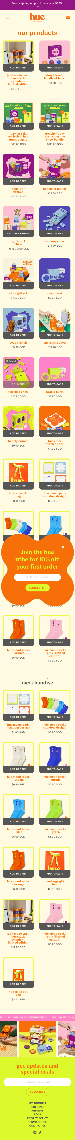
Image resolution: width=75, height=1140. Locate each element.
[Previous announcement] (7, 5)
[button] (7, 17)
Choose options (18, 233)
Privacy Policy (37, 1118)
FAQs (37, 1114)
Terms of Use (37, 1122)
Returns (37, 1110)
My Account (37, 1103)
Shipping (37, 1107)
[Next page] (47, 678)
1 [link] (27, 678)
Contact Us (37, 1125)
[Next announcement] (68, 5)
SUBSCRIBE (37, 1091)
